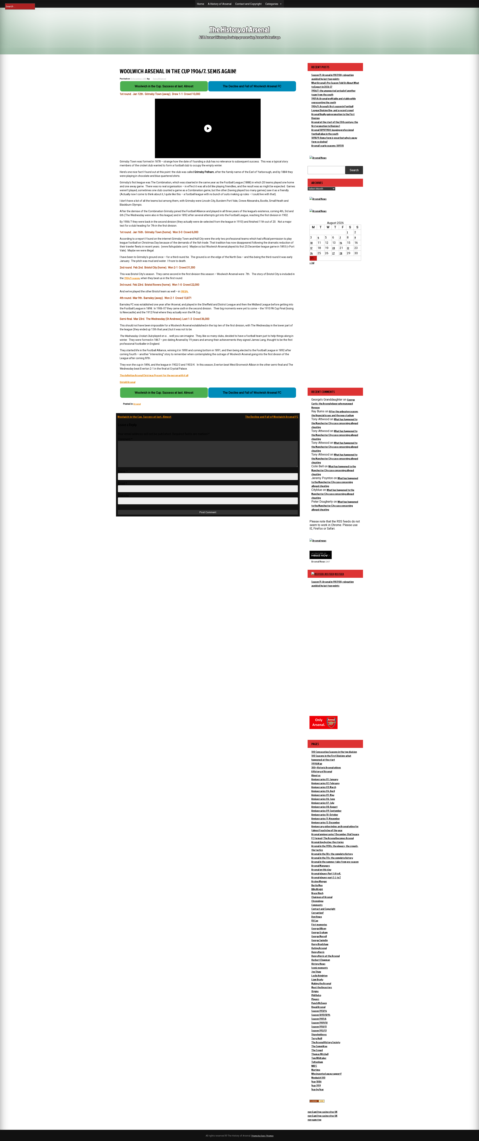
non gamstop (314, 1119)
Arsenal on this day (321, 869)
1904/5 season (132, 278)
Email (122, 483)
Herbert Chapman (320, 960)
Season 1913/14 (319, 1011)
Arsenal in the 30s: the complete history (332, 854)
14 (341, 242)
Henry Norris (317, 952)
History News (318, 963)
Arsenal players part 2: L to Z (326, 877)
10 (311, 242)
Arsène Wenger (319, 881)
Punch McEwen (319, 1003)
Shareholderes (319, 1034)
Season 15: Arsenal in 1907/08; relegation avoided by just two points (332, 583)
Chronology (317, 901)
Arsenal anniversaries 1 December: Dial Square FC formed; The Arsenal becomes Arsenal (335, 836)
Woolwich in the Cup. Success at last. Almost (144, 417)
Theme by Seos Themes (262, 1135)
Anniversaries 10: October (324, 814)
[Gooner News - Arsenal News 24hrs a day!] (318, 211)
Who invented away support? (326, 1073)
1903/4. (184, 291)
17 (311, 248)
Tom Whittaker (318, 1058)
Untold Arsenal (127, 382)
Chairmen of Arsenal (321, 897)
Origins (315, 991)
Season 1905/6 (318, 1018)
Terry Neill (316, 1038)
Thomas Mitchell (319, 1054)
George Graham (319, 932)
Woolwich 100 (318, 1077)
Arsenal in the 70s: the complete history (332, 857)
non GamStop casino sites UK (322, 1112)
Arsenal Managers (320, 865)
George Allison (318, 928)
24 (311, 253)
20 (333, 248)
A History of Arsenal (219, 3)
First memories (319, 924)
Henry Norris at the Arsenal (325, 956)
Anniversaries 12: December (325, 822)
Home (200, 3)
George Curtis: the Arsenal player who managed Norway (333, 403)
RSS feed (339, 574)
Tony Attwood (159, 78)
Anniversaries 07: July (322, 803)
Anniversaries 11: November (325, 818)
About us (316, 775)
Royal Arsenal (318, 1007)
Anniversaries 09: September (326, 810)
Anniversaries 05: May (322, 795)
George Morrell (319, 936)
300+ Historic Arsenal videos (326, 767)
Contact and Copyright (248, 3)
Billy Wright (317, 889)
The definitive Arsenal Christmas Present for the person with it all (154, 375)
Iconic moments (319, 967)
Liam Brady (317, 979)
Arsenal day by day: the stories (327, 842)
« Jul (311, 263)
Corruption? (317, 912)
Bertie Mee (317, 885)
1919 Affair (316, 763)
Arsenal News (318, 561)
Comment (125, 439)
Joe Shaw (316, 971)
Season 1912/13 (319, 1030)
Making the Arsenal (321, 983)
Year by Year (317, 1089)
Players (315, 999)
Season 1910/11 (319, 1026)
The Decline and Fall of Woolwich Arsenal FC (271, 417)
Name (123, 471)
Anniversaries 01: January (324, 779)
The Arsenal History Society (325, 1042)
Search (354, 170)
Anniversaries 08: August (324, 806)
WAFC (314, 1066)
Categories (271, 3)
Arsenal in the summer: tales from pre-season (335, 861)
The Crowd (317, 1050)
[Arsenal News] (318, 157)
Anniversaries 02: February (325, 783)
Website (123, 495)
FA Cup (314, 920)
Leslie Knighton (319, 975)
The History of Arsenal (239, 29)
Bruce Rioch (317, 893)
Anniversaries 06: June (323, 799)
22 (348, 248)
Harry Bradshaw (319, 944)
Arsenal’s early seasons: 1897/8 (327, 145)
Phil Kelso (316, 995)
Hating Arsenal (319, 948)
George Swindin (319, 940)
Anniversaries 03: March (323, 787)
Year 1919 (316, 1085)
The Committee (319, 1046)
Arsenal (137, 403)
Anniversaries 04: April (323, 791)
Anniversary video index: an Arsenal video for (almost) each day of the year (335, 828)
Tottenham (317, 1062)
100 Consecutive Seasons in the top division (334, 752)
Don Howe (316, 916)
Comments (317, 905)
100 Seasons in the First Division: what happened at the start (331, 757)
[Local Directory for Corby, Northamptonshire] (316, 1101)
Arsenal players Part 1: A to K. (326, 873)
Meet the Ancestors (321, 987)
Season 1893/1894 (320, 1015)
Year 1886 (316, 1081)
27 (333, 253)
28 (341, 253)
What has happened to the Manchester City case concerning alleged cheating (334, 423)
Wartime (315, 1069)
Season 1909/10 (319, 1022)
